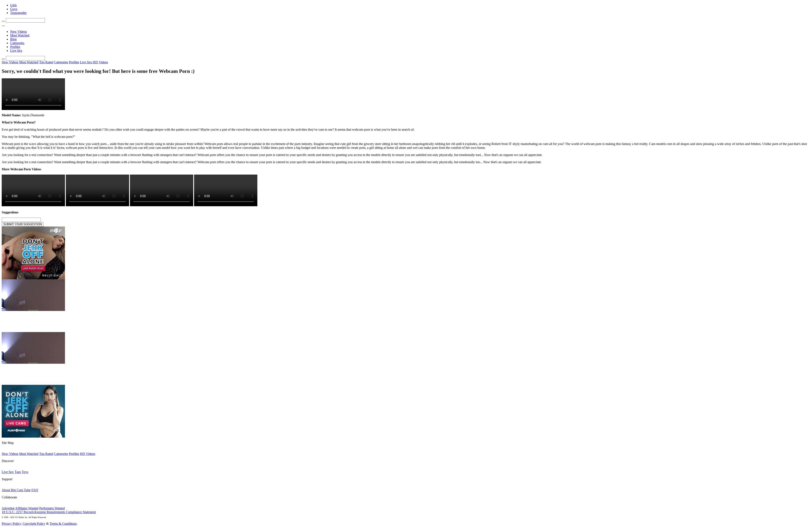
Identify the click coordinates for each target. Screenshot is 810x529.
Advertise (8, 508)
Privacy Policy (11, 523)
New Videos (18, 31)
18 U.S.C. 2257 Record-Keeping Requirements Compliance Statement (49, 512)
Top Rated (46, 62)
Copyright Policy (34, 523)
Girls (13, 5)
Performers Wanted (52, 508)
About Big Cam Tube (16, 490)
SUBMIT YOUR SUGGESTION (22, 224)
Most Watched (19, 35)
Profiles (15, 47)
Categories (17, 43)
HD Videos (100, 62)
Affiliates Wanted (26, 508)
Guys (13, 9)
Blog (13, 39)
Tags (18, 472)
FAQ (34, 490)
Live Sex (16, 50)
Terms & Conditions (63, 523)
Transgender (18, 13)
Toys (25, 472)
